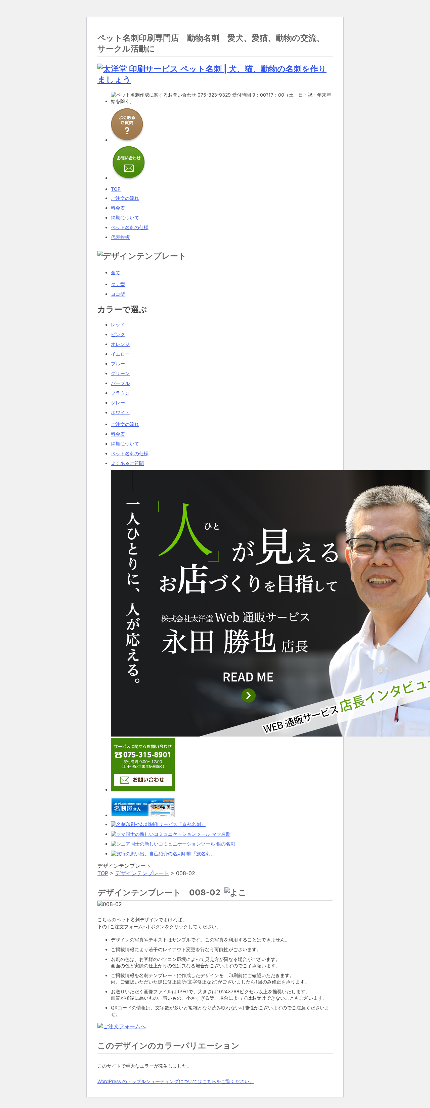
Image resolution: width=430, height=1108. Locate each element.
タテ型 (118, 284)
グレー (118, 402)
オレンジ (120, 344)
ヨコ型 (118, 294)
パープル (120, 383)
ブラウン (120, 393)
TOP (102, 873)
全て (115, 272)
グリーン (120, 373)
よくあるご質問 (127, 463)
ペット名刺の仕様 (129, 453)
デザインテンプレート (142, 873)
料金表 (118, 434)
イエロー (120, 354)
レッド (118, 324)
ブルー (118, 363)
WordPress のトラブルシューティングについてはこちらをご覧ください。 (175, 1081)
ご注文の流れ (125, 424)
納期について (125, 443)
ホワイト (120, 412)
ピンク (118, 334)
